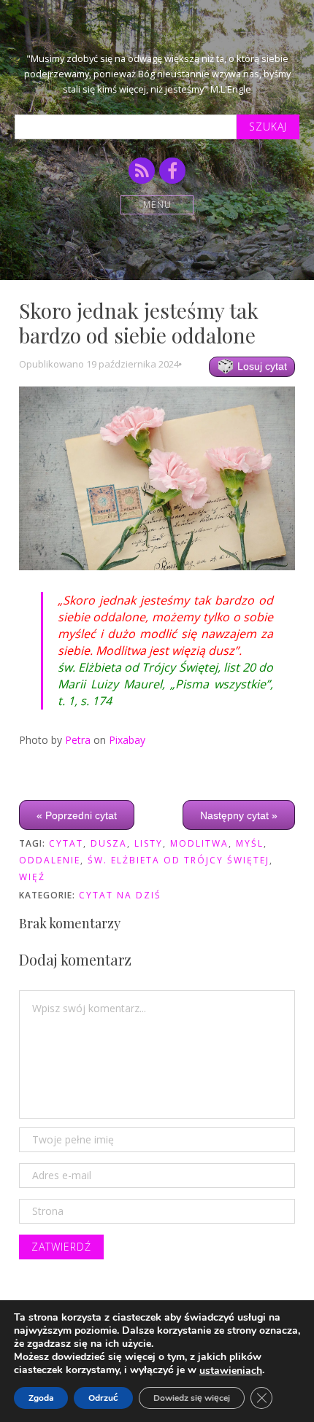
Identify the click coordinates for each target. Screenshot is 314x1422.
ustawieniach (230, 1371)
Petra (78, 740)
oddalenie (49, 860)
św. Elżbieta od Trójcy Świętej (178, 860)
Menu (157, 204)
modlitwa (199, 843)
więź (32, 877)
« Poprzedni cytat (77, 814)
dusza (109, 843)
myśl (250, 843)
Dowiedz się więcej (191, 1398)
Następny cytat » (238, 814)
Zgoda (40, 1398)
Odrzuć (103, 1398)
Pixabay (127, 740)
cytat (66, 843)
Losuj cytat (260, 366)
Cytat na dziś (120, 895)
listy (148, 843)
